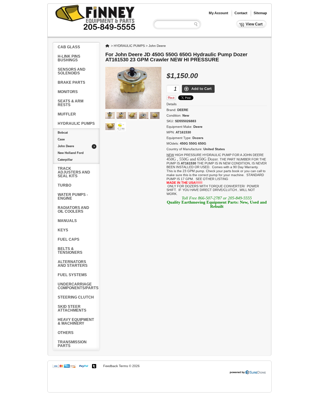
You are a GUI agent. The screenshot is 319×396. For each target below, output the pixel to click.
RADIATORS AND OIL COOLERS (73, 209)
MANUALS (67, 221)
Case (61, 139)
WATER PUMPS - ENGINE (73, 196)
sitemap (260, 13)
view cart (254, 24)
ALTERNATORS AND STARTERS (73, 263)
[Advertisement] (137, 379)
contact (240, 13)
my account (218, 13)
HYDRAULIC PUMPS (76, 123)
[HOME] (94, 32)
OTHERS (66, 333)
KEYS (63, 230)
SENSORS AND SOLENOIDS (71, 71)
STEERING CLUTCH (76, 297)
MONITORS (68, 92)
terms (123, 366)
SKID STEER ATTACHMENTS (72, 308)
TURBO (64, 185)
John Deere (66, 146)
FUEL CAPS (68, 239)
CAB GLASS (69, 47)
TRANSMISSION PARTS (72, 344)
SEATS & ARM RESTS (70, 103)
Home (107, 45)
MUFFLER (67, 114)
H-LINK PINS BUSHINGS (69, 58)
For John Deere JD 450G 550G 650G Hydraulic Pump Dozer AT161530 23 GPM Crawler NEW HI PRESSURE (176, 57)
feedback (110, 366)
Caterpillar (65, 159)
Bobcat (63, 132)
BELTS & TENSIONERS (70, 250)
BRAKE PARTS (71, 82)
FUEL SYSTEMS (72, 275)
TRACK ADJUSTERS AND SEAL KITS (74, 172)
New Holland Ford (71, 153)
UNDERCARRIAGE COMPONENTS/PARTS (78, 286)
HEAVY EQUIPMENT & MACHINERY (76, 321)
